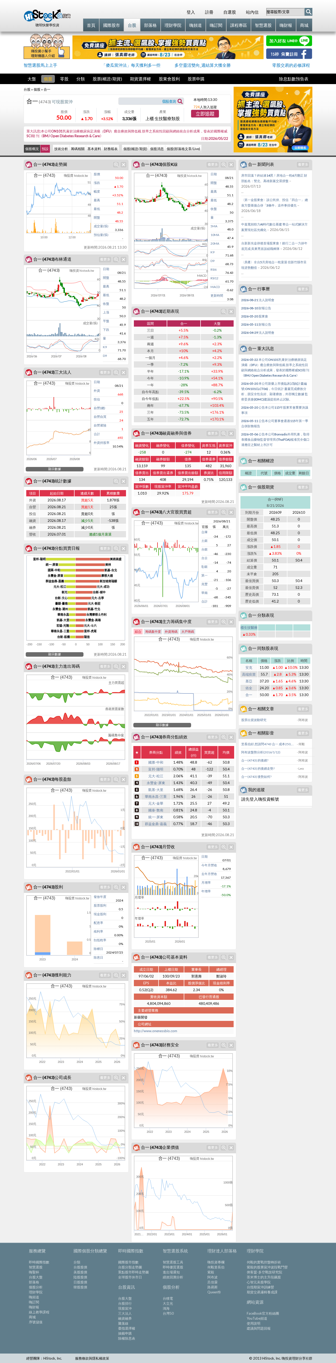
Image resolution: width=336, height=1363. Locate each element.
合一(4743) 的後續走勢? (258, 768)
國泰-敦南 (155, 810)
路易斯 (212, 1287)
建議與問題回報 (259, 1328)
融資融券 (125, 1318)
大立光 (168, 1303)
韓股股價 (80, 1287)
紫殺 (210, 1272)
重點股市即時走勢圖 (133, 1272)
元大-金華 (155, 803)
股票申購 (196, 78)
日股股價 (80, 1282)
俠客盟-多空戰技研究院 (264, 1272)
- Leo (300, 768)
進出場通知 (171, 1272)
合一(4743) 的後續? (254, 760)
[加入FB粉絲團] (289, 57)
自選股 (229, 11)
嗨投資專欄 (215, 1262)
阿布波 (212, 1277)
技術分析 (61, 149)
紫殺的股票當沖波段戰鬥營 (267, 1267)
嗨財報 (34, 1307)
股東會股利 (169, 78)
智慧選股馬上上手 (40, 65)
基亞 (248, 681)
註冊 (209, 11)
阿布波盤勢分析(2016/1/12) (260, 752)
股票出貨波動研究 (253, 720)
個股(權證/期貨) (135, 149)
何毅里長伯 (215, 1267)
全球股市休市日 (130, 1277)
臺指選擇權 (126, 1328)
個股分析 (36, 1287)
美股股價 (80, 1272)
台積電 (168, 1298)
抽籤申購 (125, 1333)
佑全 (248, 688)
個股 (48, 78)
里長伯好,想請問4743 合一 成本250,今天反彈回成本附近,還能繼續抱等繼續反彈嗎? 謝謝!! (268, 744)
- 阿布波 (302, 720)
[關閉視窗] (123, 164)
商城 (32, 1317)
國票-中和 (155, 762)
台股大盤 (36, 1277)
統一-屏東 (155, 817)
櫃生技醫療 (249, 627)
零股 (64, 78)
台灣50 (168, 1313)
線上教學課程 (39, 1312)
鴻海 (166, 1308)
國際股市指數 (128, 1262)
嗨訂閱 (34, 1302)
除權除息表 (126, 1338)
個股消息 (157, 149)
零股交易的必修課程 (291, 65)
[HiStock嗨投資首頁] (47, 21)
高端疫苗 (249, 674)
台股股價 (80, 1267)
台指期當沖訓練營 (260, 1287)
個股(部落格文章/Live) (183, 149)
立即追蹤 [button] (205, 114)
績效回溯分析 (173, 1277)
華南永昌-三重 (156, 796)
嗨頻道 (34, 1297)
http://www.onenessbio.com (155, 1031)
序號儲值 (36, 1322)
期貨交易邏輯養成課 (262, 1292)
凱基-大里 (155, 790)
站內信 (252, 11)
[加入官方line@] (289, 44)
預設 (45, 149)
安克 (248, 667)
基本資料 (94, 149)
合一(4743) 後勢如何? (256, 777)
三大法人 (125, 1313)
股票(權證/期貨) (107, 78)
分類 (80, 78)
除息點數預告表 (293, 78)
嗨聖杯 (34, 1272)
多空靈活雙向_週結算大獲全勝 (203, 65)
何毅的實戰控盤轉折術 (264, 1262)
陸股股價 (80, 1277)
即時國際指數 (39, 1262)
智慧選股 (36, 1267)
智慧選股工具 (173, 1262)
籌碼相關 (78, 149)
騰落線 (123, 1323)
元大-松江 (155, 776)
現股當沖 (125, 1308)
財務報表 (111, 149)
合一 (248, 695)
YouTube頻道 (257, 1318)
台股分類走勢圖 (130, 1267)
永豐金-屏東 (156, 783)
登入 (191, 11)
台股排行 (125, 1303)
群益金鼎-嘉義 (156, 824)
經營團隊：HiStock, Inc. (44, 1358)
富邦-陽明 (155, 769)
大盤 (32, 78)
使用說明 (253, 1323)
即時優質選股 (173, 1267)
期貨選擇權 (140, 78)
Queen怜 (214, 1292)
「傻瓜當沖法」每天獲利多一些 (131, 65)
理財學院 (36, 1292)
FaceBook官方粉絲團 (263, 1313)
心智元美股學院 (259, 1282)
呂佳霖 (212, 1282)
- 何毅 (301, 744)
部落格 (34, 1282)
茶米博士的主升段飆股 (264, 1277)
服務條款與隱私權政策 (92, 1358)
